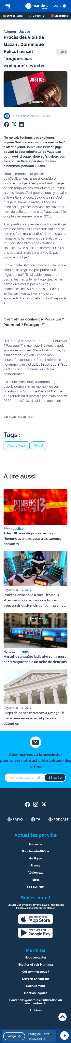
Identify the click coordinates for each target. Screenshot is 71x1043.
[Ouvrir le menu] (12, 6)
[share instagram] (35, 804)
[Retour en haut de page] (62, 1017)
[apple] (35, 919)
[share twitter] (44, 804)
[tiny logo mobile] (36, 6)
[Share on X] (14, 124)
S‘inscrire (55, 777)
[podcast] (58, 819)
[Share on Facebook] (6, 124)
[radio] (15, 819)
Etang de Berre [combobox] (38, 1034)
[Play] (64, 1035)
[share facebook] (27, 804)
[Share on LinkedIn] (21, 124)
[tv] (35, 819)
